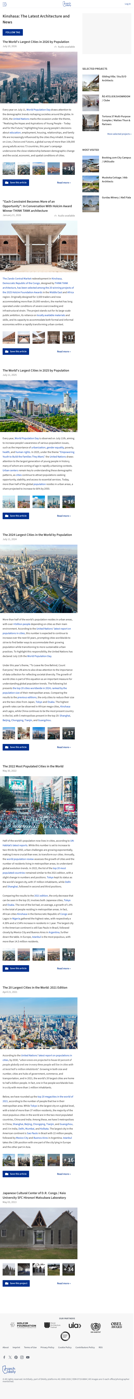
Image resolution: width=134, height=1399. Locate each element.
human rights (23, 452)
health (6, 452)
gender (51, 447)
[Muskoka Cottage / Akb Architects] (90, 184)
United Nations (21, 119)
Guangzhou (44, 720)
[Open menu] (4, 4)
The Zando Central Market (17, 278)
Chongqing (17, 720)
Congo (63, 914)
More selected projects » (119, 134)
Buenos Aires (41, 1138)
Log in (128, 4)
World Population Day (38, 110)
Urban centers (10, 470)
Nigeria (16, 918)
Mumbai (29, 1129)
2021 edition (41, 896)
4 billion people (21, 624)
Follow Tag (13, 32)
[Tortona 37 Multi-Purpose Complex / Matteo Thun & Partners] (90, 122)
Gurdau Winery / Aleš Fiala (116, 197)
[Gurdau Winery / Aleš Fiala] (90, 204)
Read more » (64, 182)
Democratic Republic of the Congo (21, 283)
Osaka (51, 702)
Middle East (56, 292)
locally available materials (51, 315)
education (15, 132)
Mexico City (22, 1138)
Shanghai (65, 715)
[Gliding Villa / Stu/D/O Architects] (90, 83)
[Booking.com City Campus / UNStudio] (90, 164)
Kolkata (44, 1129)
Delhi (68, 882)
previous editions (27, 697)
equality (59, 447)
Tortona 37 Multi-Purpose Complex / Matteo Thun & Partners (116, 120)
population (40, 484)
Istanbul (36, 937)
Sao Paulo (32, 1133)
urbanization (38, 447)
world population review (20, 859)
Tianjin (28, 720)
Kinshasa (57, 278)
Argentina (54, 932)
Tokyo (39, 702)
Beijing (6, 720)
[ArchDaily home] (67, 4)
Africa (70, 292)
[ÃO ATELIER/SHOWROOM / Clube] (90, 103)
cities (19, 475)
